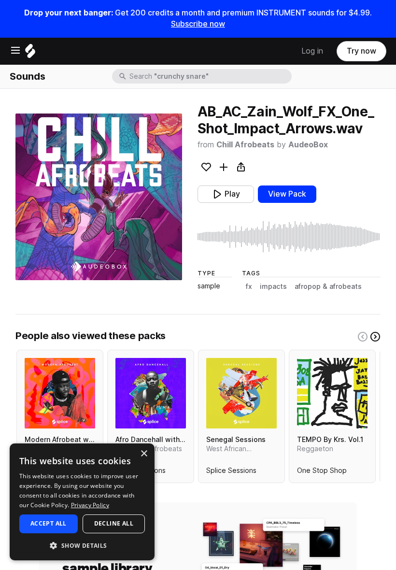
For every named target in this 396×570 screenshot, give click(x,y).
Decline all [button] (113, 523)
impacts (273, 286)
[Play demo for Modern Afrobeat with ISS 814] (60, 393)
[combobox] (209, 76)
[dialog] (82, 501)
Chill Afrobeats (245, 144)
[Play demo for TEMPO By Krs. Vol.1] (332, 393)
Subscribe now (198, 23)
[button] (82, 545)
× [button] (143, 453)
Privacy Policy (90, 505)
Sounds (27, 76)
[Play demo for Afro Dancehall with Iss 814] (151, 393)
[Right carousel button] (375, 336)
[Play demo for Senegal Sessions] (241, 393)
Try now (361, 51)
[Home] (30, 53)
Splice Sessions (231, 472)
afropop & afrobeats (328, 286)
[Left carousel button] (362, 336)
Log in (312, 51)
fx (249, 286)
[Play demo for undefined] (99, 197)
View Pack (287, 194)
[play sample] (289, 236)
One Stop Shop (322, 472)
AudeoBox (308, 144)
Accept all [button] (48, 523)
